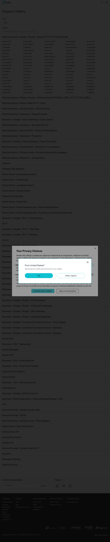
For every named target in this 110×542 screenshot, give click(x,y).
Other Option (71, 275)
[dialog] (55, 271)
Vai (38, 275)
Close (88, 262)
